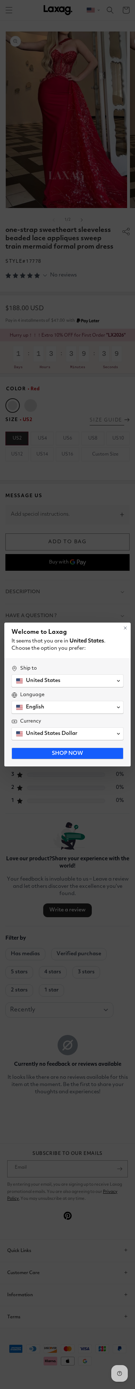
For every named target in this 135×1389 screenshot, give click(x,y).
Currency (30, 721)
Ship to (28, 668)
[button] (67, 680)
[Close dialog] (125, 628)
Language (32, 694)
